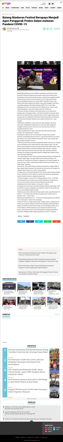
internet (52, 7)
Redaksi (18, 437)
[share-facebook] (44, 29)
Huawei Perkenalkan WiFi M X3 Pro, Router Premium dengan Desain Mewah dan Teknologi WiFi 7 (20, 413)
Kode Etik (37, 437)
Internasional (15, 7)
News (22, 7)
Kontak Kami (30, 437)
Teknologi (34, 7)
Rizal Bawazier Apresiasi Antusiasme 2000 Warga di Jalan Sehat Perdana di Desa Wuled (27, 380)
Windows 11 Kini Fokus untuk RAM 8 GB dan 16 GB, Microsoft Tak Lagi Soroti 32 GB (20, 407)
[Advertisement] (9, 57)
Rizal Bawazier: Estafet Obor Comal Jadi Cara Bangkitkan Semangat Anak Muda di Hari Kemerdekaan (26, 362)
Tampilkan (57, 314)
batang (41, 7)
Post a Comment (6, 318)
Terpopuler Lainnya (31, 398)
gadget (46, 7)
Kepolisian (11, 14)
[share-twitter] (47, 29)
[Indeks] (49, 3)
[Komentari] (56, 221)
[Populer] (52, 3)
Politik (28, 7)
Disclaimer (23, 437)
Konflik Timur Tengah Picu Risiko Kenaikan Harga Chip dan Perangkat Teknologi (28, 419)
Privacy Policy (43, 437)
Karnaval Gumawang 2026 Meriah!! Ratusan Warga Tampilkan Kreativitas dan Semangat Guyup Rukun (28, 351)
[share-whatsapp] (51, 29)
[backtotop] (31, 422)
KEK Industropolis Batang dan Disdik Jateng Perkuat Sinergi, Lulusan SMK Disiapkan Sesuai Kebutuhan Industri (26, 372)
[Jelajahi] (61, 2)
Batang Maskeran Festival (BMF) (22, 91)
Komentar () (57, 28)
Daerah (7, 7)
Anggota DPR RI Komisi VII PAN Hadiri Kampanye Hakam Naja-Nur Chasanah (27, 390)
